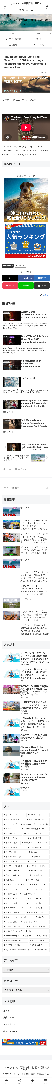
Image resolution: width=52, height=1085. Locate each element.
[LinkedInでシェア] (26, 851)
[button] (42, 285)
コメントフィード (12, 1024)
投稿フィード (9, 1017)
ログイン (7, 1011)
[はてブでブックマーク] (20, 844)
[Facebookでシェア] (8, 844)
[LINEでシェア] (43, 844)
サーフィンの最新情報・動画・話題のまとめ (26, 6)
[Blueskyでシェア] (31, 836)
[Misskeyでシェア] (43, 836)
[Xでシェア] (8, 836)
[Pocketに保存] (31, 844)
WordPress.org (10, 1031)
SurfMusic (9, 266)
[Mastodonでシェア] (20, 836)
